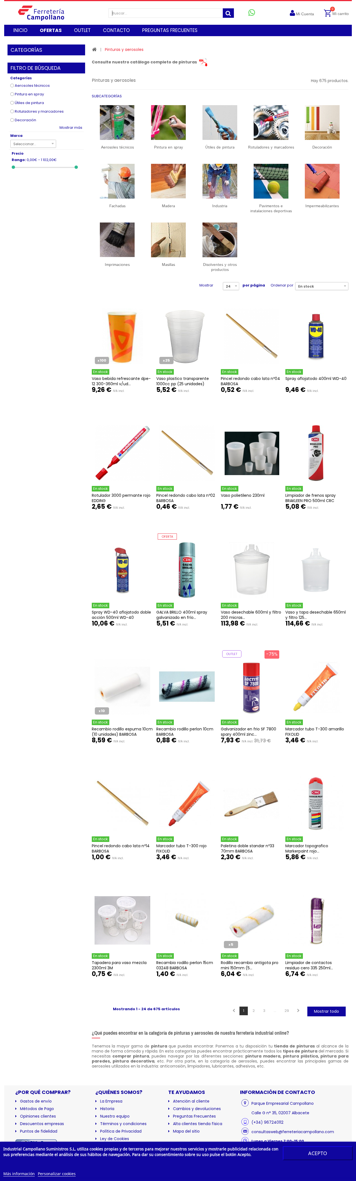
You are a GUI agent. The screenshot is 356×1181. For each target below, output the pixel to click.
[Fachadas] (117, 181)
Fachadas (117, 206)
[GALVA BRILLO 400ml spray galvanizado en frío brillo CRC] (186, 570)
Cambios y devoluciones (197, 1108)
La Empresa (111, 1101)
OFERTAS (51, 30)
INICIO (20, 30)
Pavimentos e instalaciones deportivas (271, 208)
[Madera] (168, 181)
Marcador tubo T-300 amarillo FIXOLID (314, 731)
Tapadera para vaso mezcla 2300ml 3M (119, 965)
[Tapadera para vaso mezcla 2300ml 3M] (122, 920)
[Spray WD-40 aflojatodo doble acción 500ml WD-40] (122, 570)
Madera (168, 206)
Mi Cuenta (305, 14)
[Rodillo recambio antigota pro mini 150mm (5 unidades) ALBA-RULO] (251, 920)
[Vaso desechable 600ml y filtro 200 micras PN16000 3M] (251, 570)
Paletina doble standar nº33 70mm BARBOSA (247, 848)
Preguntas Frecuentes (194, 1116)
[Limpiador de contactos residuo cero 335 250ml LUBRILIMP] (316, 920)
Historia (107, 1108)
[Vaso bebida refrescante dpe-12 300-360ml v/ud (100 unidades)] (122, 336)
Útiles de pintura (29, 102)
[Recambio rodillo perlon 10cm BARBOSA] (186, 686)
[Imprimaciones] (117, 240)
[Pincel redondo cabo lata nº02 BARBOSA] (186, 453)
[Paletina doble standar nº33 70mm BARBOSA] (251, 803)
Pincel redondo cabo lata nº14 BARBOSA (121, 848)
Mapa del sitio (186, 1131)
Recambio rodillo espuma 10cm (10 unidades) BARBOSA (122, 731)
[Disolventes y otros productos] (220, 240)
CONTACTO (116, 30)
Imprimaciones (117, 265)
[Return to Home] (94, 49)
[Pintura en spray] (168, 122)
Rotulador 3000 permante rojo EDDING (121, 498)
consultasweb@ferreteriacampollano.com (292, 1132)
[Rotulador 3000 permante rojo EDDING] (122, 453)
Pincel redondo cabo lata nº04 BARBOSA (250, 381)
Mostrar (206, 285)
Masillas (168, 265)
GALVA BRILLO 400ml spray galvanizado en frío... (181, 614)
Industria (219, 206)
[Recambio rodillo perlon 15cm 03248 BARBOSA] (186, 920)
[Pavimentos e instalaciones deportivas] (271, 181)
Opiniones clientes (38, 1116)
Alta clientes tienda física (197, 1123)
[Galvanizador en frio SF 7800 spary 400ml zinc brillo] (251, 686)
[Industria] (220, 181)
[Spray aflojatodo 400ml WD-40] (316, 336)
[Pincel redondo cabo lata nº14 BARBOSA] (122, 803)
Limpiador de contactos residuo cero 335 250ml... (309, 965)
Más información (19, 1173)
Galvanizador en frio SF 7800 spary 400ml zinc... (248, 731)
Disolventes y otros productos (220, 267)
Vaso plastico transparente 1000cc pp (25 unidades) (182, 381)
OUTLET (82, 30)
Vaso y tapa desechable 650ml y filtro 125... (315, 614)
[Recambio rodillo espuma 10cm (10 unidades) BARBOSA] (122, 686)
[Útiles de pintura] (220, 122)
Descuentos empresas (42, 1123)
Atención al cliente (191, 1101)
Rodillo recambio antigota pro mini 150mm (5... (249, 965)
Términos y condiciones (123, 1123)
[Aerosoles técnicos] (117, 122)
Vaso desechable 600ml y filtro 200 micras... (251, 614)
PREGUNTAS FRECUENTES (169, 30)
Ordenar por (282, 285)
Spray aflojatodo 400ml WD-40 (316, 378)
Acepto (317, 1153)
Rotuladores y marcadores (39, 111)
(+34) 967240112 (267, 1122)
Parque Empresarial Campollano (282, 1103)
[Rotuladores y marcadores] (271, 122)
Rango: (19, 159)
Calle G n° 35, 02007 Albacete (280, 1113)
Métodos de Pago (37, 1108)
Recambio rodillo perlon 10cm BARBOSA (184, 731)
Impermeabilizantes (322, 206)
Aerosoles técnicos (32, 85)
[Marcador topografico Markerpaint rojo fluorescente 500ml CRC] (316, 803)
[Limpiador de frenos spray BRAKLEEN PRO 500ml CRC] (316, 453)
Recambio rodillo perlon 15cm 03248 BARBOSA (184, 965)
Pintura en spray (29, 94)
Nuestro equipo (115, 1116)
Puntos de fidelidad (38, 1131)
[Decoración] (322, 122)
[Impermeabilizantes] (322, 181)
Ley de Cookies (114, 1139)
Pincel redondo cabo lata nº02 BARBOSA (185, 498)
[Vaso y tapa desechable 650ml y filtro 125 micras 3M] (316, 570)
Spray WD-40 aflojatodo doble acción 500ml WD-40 (121, 614)
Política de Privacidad (121, 1131)
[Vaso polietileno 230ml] (251, 453)
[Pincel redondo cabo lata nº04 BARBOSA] (251, 336)
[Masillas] (168, 240)
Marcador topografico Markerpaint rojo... (306, 848)
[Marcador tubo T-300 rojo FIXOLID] (186, 803)
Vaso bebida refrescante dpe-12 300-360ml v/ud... (121, 381)
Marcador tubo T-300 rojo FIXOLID (181, 848)
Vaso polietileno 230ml (242, 495)
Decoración (25, 120)
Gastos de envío (36, 1101)
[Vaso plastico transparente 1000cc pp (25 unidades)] (186, 336)
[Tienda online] (45, 13)
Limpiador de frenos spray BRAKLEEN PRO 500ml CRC (310, 498)
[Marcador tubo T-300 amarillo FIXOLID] (316, 686)
